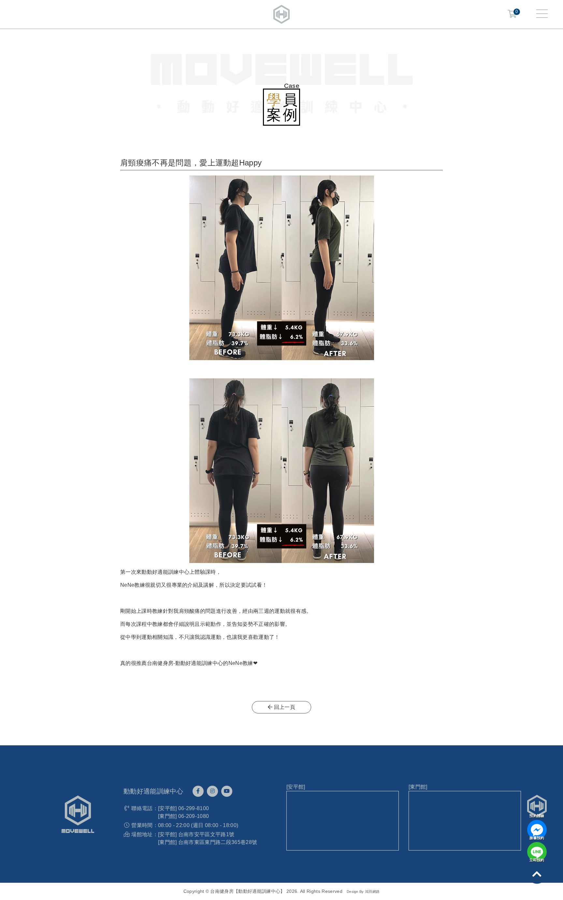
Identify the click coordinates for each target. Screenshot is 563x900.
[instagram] (212, 791)
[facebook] (198, 791)
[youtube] (226, 791)
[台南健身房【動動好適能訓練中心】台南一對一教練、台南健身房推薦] (281, 14)
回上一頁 (283, 707)
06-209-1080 (193, 816)
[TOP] (537, 874)
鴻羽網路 (372, 891)
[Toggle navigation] (542, 14)
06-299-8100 (193, 808)
